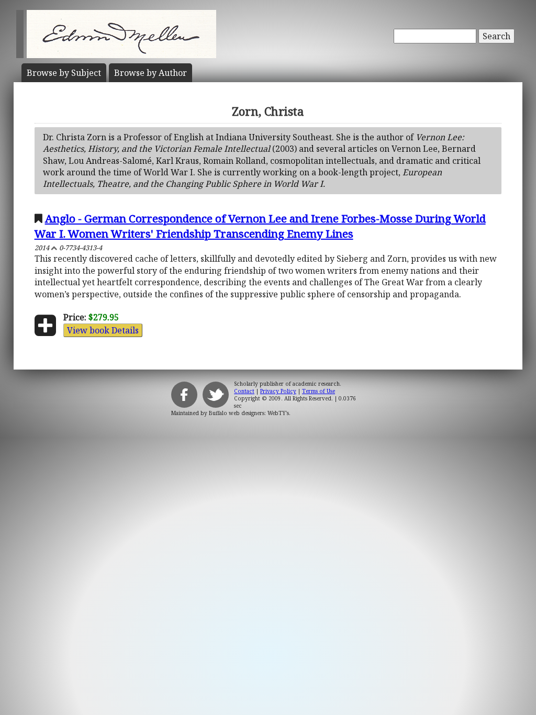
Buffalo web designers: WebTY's (249, 413)
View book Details (103, 330)
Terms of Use (318, 391)
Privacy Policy (278, 391)
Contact (244, 391)
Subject (64, 73)
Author (150, 73)
